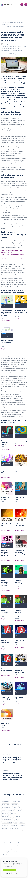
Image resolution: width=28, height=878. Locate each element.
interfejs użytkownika (7, 822)
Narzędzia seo (18, 48)
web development (6, 854)
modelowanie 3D (6, 831)
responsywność (14, 846)
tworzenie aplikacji (12, 851)
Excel (12, 816)
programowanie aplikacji (7, 837)
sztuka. (3, 851)
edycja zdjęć (14, 813)
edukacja (19, 810)
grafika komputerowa (7, 819)
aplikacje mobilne (6, 801)
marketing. (4, 828)
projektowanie (20, 840)
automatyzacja (5, 804)
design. (3, 810)
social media (15, 848)
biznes (14, 807)
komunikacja (5, 825)
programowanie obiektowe (8, 840)
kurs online (22, 825)
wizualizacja (16, 854)
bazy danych (14, 804)
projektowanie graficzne (7, 842)
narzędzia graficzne (17, 831)
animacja (14, 798)
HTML (16, 819)
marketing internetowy (15, 828)
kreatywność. (14, 825)
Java (16, 822)
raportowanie (5, 846)
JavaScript (22, 822)
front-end (18, 816)
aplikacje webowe (17, 801)
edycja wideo (5, 813)
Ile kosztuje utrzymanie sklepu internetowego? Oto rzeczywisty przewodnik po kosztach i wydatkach (13, 776)
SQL (22, 848)
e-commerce (11, 810)
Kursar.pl (7, 44)
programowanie (15, 834)
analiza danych (5, 798)
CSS (20, 807)
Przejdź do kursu (5, 320)
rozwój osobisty (5, 848)
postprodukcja (5, 834)
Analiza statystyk (10, 48)
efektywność (5, 816)
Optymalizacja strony (6, 50)
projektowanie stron (20, 842)
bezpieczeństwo (6, 807)
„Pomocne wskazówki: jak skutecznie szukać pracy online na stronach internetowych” (12, 760)
